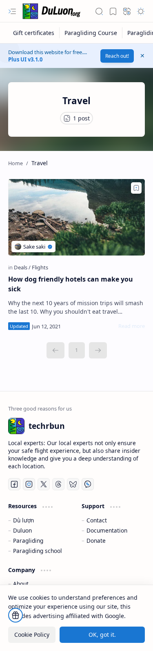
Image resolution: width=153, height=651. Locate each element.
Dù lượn (23, 520)
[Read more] (131, 326)
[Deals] (22, 267)
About (21, 584)
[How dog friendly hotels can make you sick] (76, 217)
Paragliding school (37, 551)
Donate (96, 540)
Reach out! (117, 55)
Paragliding (28, 540)
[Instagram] (29, 484)
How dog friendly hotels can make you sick (70, 284)
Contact (96, 520)
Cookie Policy (31, 634)
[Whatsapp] (88, 484)
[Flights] (40, 267)
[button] (12, 11)
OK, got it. (102, 634)
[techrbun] (53, 11)
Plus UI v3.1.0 (25, 59)
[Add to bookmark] (136, 188)
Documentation (106, 530)
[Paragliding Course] (91, 32)
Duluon (22, 530)
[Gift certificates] (34, 32)
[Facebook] (14, 484)
